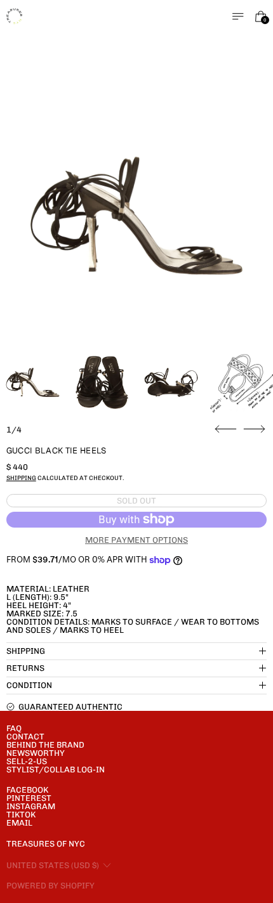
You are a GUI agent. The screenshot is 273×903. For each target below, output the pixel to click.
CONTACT (25, 736)
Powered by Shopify (50, 885)
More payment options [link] (136, 540)
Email (19, 823)
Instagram (30, 806)
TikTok (21, 814)
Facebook (27, 790)
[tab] (32, 382)
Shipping (21, 477)
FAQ (14, 728)
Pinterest (28, 798)
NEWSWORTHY (35, 753)
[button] (136, 216)
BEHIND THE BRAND (45, 745)
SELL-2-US (26, 761)
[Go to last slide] (225, 429)
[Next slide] (254, 429)
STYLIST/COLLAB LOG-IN (55, 769)
